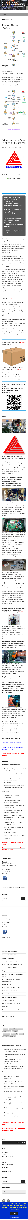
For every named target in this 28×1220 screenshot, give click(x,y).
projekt (15, 1031)
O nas (4, 416)
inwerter (6, 1036)
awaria (5, 1028)
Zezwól (14, 1213)
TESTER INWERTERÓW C (9, 952)
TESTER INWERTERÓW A (9, 967)
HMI (21, 1033)
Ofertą (7, 266)
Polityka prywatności (14, 1217)
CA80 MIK (5, 1006)
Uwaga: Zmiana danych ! (8, 994)
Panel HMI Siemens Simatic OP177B (12, 964)
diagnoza (19, 1028)
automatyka (6, 1033)
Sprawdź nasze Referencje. (11, 738)
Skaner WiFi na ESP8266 (9, 955)
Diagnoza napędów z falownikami (11, 971)
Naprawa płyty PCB (7, 984)
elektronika (7, 1031)
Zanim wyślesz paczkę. (8, 1016)
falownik (12, 1036)
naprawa (15, 1033)
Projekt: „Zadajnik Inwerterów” (10, 1013)
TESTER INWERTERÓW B (9, 961)
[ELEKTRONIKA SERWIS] (14, 178)
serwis (12, 1028)
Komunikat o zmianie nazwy (9, 997)
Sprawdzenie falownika (8, 1000)
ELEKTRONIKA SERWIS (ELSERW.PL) (13, 3)
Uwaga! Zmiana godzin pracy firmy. (11, 987)
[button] (2, 14)
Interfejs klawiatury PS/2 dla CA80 (11, 1003)
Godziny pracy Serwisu (8, 958)
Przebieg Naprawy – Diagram (12, 74)
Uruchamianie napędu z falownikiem (11, 1010)
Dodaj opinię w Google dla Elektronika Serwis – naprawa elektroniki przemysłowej (12, 390)
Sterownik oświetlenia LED (9, 990)
